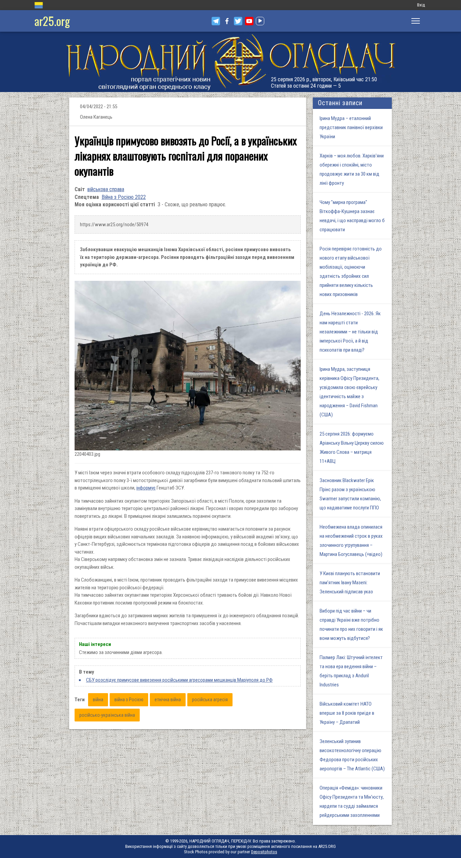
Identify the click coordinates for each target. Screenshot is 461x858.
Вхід (421, 4)
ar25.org (52, 20)
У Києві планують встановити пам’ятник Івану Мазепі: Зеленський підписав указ (350, 582)
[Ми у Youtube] (249, 21)
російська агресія (210, 699)
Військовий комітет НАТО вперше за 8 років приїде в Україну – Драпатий (347, 713)
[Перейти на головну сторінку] (230, 62)
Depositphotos (264, 851)
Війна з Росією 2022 (124, 197)
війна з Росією (128, 699)
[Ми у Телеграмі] (216, 21)
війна (98, 699)
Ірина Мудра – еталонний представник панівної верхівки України (351, 127)
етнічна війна (168, 699)
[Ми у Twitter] (238, 21)
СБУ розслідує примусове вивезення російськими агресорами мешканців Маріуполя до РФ (179, 680)
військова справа (105, 189)
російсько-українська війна (107, 715)
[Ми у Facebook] (227, 21)
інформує (146, 488)
